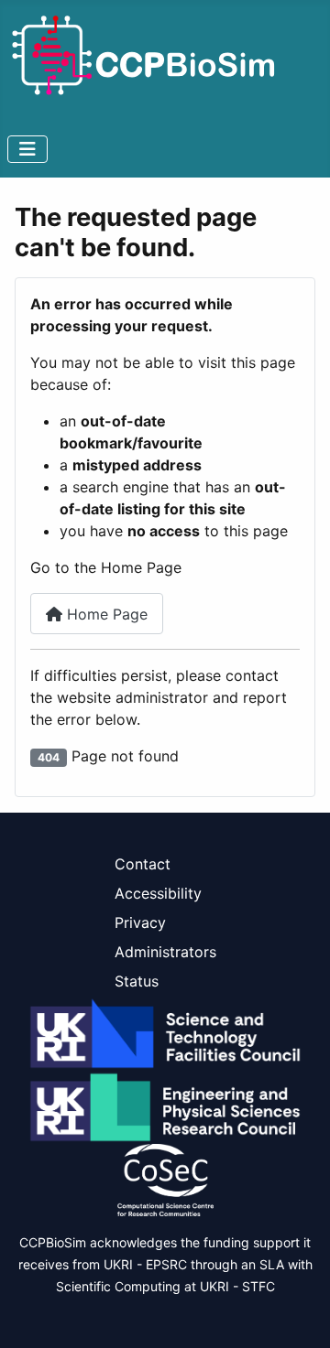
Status (137, 981)
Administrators (165, 952)
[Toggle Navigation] (27, 149)
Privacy (140, 922)
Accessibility (158, 893)
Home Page (105, 614)
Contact (142, 864)
